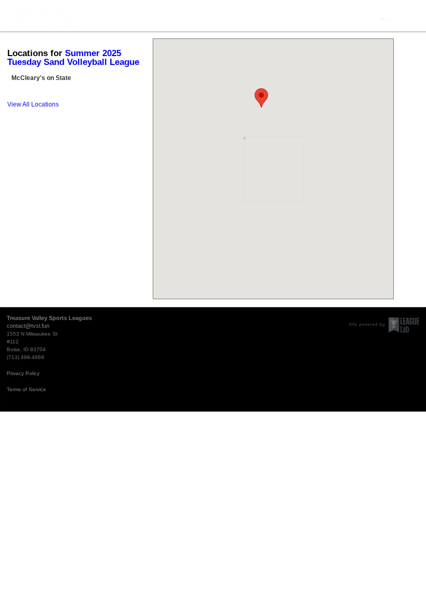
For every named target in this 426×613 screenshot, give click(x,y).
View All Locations (33, 104)
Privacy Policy (23, 373)
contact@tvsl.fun (28, 326)
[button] (261, 98)
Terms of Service (26, 389)
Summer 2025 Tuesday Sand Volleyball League (73, 57)
